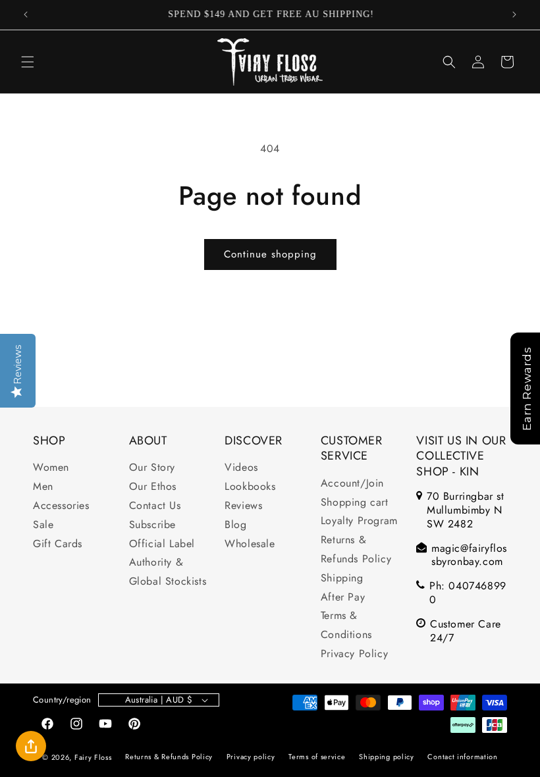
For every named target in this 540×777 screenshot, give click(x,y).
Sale (43, 524)
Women (51, 467)
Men (43, 486)
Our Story (152, 467)
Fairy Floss (93, 757)
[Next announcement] (514, 14)
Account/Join (352, 483)
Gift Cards (57, 543)
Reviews (243, 505)
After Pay (343, 596)
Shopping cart (355, 502)
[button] (27, 61)
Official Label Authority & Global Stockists (168, 562)
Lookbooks (250, 486)
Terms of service (316, 756)
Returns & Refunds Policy (356, 549)
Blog (235, 524)
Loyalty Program (359, 520)
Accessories (61, 505)
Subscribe (152, 524)
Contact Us (155, 505)
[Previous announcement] (25, 14)
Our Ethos (152, 486)
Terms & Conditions (346, 625)
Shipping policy (386, 756)
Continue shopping (270, 254)
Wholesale (250, 543)
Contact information (462, 756)
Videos (241, 467)
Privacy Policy (354, 653)
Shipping (342, 577)
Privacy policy (251, 756)
